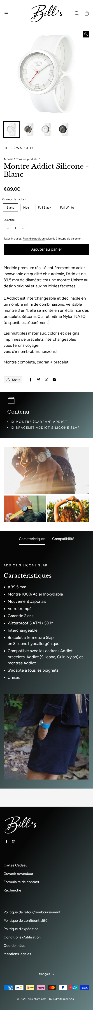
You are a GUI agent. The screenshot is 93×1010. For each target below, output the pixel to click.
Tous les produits (26, 159)
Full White (67, 207)
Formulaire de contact (21, 882)
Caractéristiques (32, 539)
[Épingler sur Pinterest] (38, 380)
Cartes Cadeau (16, 865)
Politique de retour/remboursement (32, 912)
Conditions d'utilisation (22, 937)
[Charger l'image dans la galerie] (12, 129)
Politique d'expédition (21, 929)
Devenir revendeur (18, 873)
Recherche (12, 890)
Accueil (8, 159)
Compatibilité (63, 539)
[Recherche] (76, 13)
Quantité (9, 219)
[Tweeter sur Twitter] (46, 380)
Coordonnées (14, 945)
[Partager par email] (54, 380)
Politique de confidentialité (25, 920)
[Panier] (86, 13)
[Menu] (6, 13)
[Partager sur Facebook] (30, 380)
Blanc (10, 207)
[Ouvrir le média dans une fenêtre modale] (86, 34)
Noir (26, 207)
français (44, 974)
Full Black (44, 207)
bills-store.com (37, 999)
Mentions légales (17, 954)
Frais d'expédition (34, 238)
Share (16, 380)
